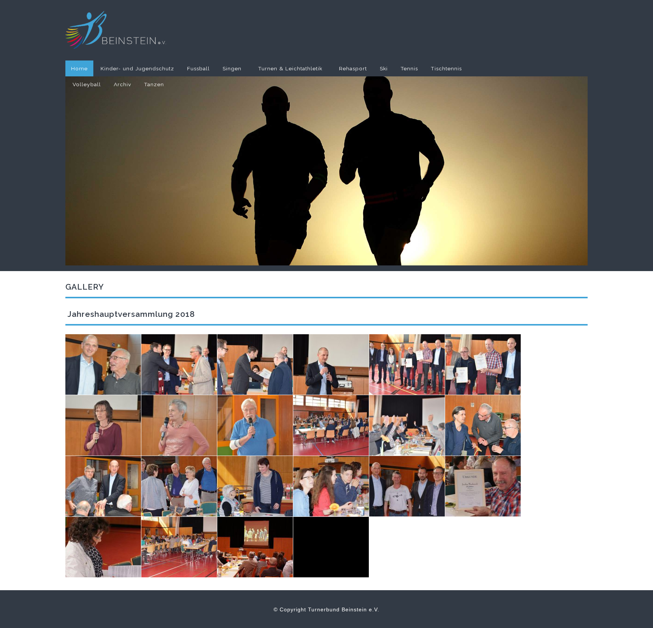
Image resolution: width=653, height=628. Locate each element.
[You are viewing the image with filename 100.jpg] (103, 364)
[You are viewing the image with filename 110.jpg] (407, 425)
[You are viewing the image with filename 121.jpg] (331, 547)
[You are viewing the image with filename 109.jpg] (331, 425)
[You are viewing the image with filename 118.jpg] (103, 547)
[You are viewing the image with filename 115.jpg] (331, 486)
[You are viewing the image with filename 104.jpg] (407, 364)
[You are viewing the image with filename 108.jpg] (255, 425)
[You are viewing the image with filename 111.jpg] (483, 425)
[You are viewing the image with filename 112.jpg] (103, 486)
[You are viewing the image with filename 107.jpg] (179, 425)
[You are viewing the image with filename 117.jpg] (483, 486)
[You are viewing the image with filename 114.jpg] (255, 486)
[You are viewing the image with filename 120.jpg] (255, 547)
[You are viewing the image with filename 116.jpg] (407, 486)
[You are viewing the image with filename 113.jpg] (179, 486)
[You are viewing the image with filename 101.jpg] (179, 364)
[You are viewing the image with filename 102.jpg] (255, 364)
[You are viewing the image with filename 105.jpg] (483, 364)
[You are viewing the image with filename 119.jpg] (179, 547)
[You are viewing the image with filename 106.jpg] (103, 425)
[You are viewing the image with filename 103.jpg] (331, 364)
